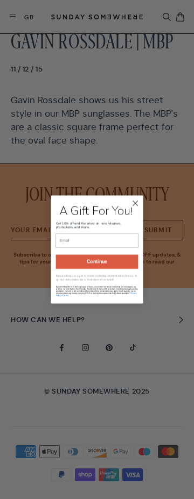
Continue (97, 269)
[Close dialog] (135, 196)
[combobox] (65, 249)
